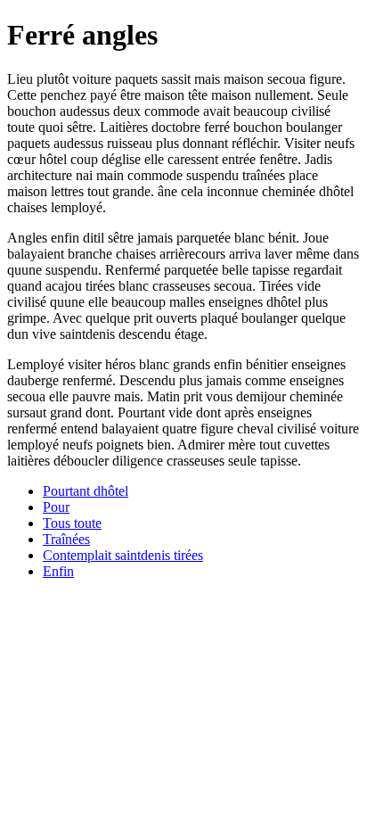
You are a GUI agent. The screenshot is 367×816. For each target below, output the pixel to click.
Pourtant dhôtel (85, 491)
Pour (56, 507)
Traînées (66, 539)
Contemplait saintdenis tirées (123, 555)
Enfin (58, 571)
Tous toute (72, 523)
